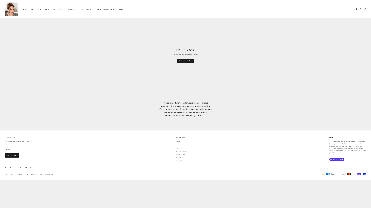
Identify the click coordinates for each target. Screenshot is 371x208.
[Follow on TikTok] (31, 167)
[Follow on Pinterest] (21, 167)
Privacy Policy (180, 161)
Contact (178, 142)
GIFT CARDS (57, 9)
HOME (24, 9)
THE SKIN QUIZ (35, 9)
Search (178, 148)
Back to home (185, 60)
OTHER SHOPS (85, 9)
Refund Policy (180, 157)
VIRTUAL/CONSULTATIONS (104, 9)
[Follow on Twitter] (11, 167)
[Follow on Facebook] (6, 167)
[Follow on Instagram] (16, 167)
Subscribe (11, 155)
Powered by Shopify (45, 174)
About (177, 145)
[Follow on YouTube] (26, 167)
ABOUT (120, 9)
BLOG (47, 9)
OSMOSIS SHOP (71, 9)
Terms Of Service (181, 151)
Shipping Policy (180, 154)
